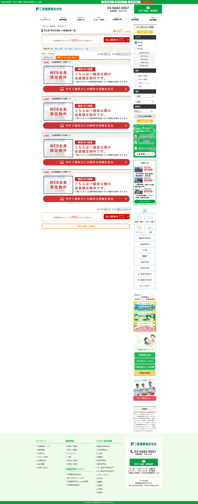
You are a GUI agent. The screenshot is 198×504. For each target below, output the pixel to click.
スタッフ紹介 (43, 457)
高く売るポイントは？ (145, 361)
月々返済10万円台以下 (106, 471)
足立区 (99, 478)
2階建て (145, 256)
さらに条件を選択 (145, 116)
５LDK (144, 250)
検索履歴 (135, 2)
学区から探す (72, 464)
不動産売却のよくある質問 (144, 367)
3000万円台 (145, 268)
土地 (86, 48)
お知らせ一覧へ (145, 201)
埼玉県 (140, 42)
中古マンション (79, 48)
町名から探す (72, 460)
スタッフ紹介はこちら (143, 398)
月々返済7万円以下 (145, 274)
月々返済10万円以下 (145, 280)
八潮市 (99, 489)
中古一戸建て (69, 48)
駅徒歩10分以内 (145, 238)
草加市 (99, 492)
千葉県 (140, 45)
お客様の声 (42, 460)
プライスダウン (144, 286)
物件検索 (41, 450)
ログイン (147, 2)
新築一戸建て (59, 48)
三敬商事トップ (44, 446)
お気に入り (122, 2)
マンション (71, 453)
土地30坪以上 (145, 244)
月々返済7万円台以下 (105, 468)
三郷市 (99, 485)
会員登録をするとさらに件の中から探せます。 (73, 40)
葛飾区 (99, 482)
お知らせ (41, 453)
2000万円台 (145, 262)
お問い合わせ (43, 468)
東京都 (140, 49)
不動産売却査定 (144, 373)
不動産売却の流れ (144, 355)
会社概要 (41, 464)
